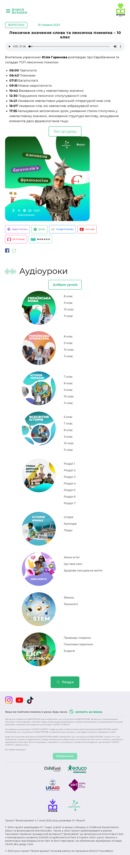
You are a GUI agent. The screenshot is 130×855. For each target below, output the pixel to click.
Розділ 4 (70, 483)
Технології (71, 604)
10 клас (69, 309)
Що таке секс (73, 564)
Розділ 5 (69, 490)
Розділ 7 (70, 503)
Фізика (69, 597)
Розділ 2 (70, 470)
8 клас (68, 296)
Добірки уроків (65, 285)
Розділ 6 (69, 496)
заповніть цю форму (88, 711)
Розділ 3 (70, 477)
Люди (68, 530)
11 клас (68, 316)
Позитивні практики (78, 644)
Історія (68, 517)
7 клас (68, 376)
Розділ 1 (69, 463)
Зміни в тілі (72, 557)
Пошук (68, 682)
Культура (70, 523)
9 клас (68, 302)
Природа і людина (77, 637)
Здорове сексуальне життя (83, 570)
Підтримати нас (65, 756)
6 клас (68, 417)
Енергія (69, 651)
